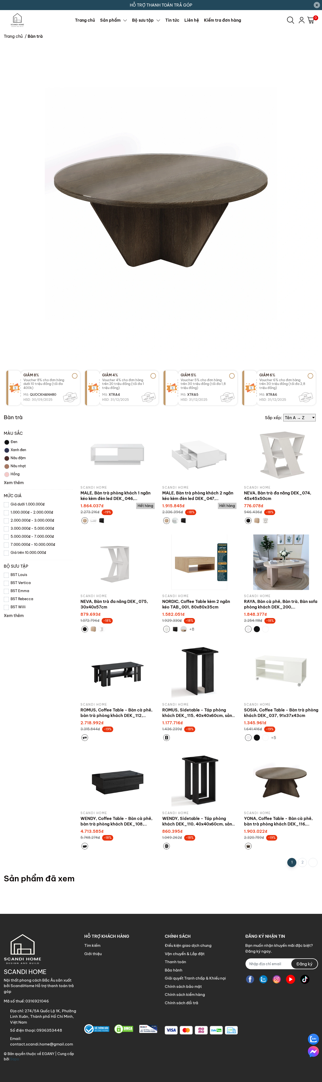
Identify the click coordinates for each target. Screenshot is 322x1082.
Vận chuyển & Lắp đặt (185, 953)
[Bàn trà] (161, 203)
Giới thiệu (93, 953)
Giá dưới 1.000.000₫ (28, 504)
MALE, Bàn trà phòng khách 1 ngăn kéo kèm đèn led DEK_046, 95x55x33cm (115, 498)
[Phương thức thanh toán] (201, 1030)
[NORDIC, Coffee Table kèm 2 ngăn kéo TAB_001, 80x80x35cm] (199, 562)
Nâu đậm (18, 458)
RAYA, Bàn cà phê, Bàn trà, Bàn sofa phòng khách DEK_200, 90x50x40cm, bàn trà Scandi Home (280, 607)
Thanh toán (175, 961)
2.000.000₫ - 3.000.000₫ (32, 520)
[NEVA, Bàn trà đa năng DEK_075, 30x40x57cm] (117, 562)
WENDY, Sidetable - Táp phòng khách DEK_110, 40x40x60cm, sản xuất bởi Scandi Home (197, 824)
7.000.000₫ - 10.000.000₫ (33, 544)
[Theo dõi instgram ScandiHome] (276, 979)
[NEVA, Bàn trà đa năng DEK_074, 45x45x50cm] (281, 454)
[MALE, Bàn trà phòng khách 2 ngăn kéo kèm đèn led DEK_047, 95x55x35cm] (199, 454)
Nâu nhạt (18, 466)
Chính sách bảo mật (183, 986)
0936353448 (49, 1030)
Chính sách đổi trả (181, 1002)
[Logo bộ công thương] (120, 1029)
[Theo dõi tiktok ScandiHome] (305, 979)
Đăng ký (304, 963)
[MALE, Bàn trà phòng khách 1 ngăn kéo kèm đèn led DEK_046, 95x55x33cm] (117, 454)
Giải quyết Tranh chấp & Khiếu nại (195, 978)
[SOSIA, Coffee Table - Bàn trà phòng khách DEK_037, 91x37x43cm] (281, 671)
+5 (274, 737)
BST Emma (20, 591)
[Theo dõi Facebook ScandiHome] (250, 979)
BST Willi (18, 607)
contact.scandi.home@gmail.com (41, 1044)
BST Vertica (21, 583)
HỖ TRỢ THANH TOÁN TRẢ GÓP (161, 5)
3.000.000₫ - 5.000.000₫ (32, 528)
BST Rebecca (22, 599)
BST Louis (19, 574)
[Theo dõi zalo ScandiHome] (263, 979)
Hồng (15, 474)
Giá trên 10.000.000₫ (28, 552)
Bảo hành (173, 970)
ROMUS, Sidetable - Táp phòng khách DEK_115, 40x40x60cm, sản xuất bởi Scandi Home (197, 715)
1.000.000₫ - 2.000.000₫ (32, 512)
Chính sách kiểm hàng (185, 994)
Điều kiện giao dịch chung (188, 945)
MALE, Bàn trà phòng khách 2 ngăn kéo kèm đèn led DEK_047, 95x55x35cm (197, 498)
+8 (192, 629)
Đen (14, 442)
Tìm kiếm (92, 945)
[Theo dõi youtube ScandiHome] (290, 979)
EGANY (48, 1054)
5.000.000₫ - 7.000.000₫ (32, 536)
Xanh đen (18, 450)
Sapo (14, 1059)
